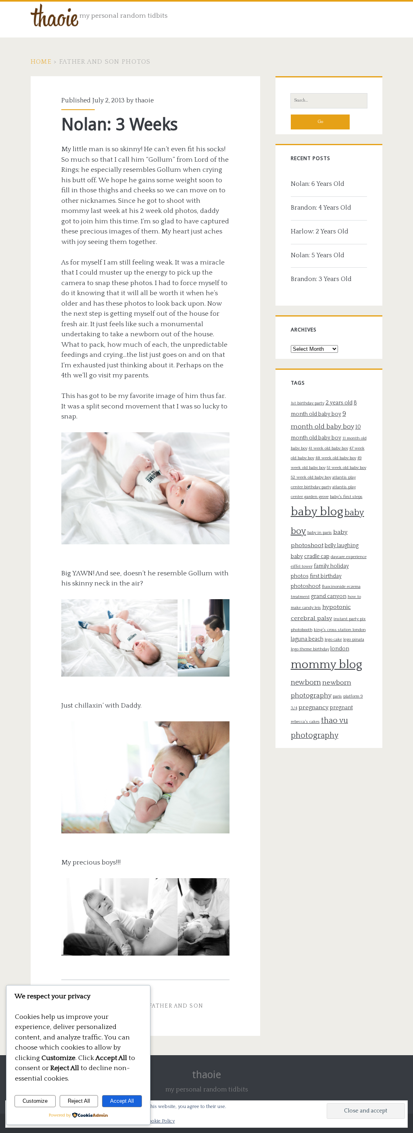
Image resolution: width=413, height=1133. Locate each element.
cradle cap (317, 556)
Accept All (122, 1101)
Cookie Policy (160, 1121)
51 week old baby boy (346, 467)
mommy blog (326, 664)
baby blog (317, 512)
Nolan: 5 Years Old (317, 255)
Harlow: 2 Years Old (319, 231)
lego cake (333, 639)
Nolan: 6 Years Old (317, 183)
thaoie (144, 100)
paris (337, 696)
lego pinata (353, 639)
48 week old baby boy (335, 458)
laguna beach (307, 639)
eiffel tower (302, 566)
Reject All (79, 1101)
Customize (35, 1101)
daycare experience (349, 556)
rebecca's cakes (305, 721)
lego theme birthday (310, 649)
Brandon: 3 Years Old (321, 279)
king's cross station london (340, 629)
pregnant (341, 707)
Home (41, 61)
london (339, 649)
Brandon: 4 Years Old (321, 207)
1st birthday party (307, 403)
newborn (306, 683)
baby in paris (319, 532)
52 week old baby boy (311, 477)
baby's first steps (346, 496)
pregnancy (313, 707)
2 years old (339, 403)
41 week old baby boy (328, 448)
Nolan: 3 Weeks (119, 124)
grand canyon (328, 596)
